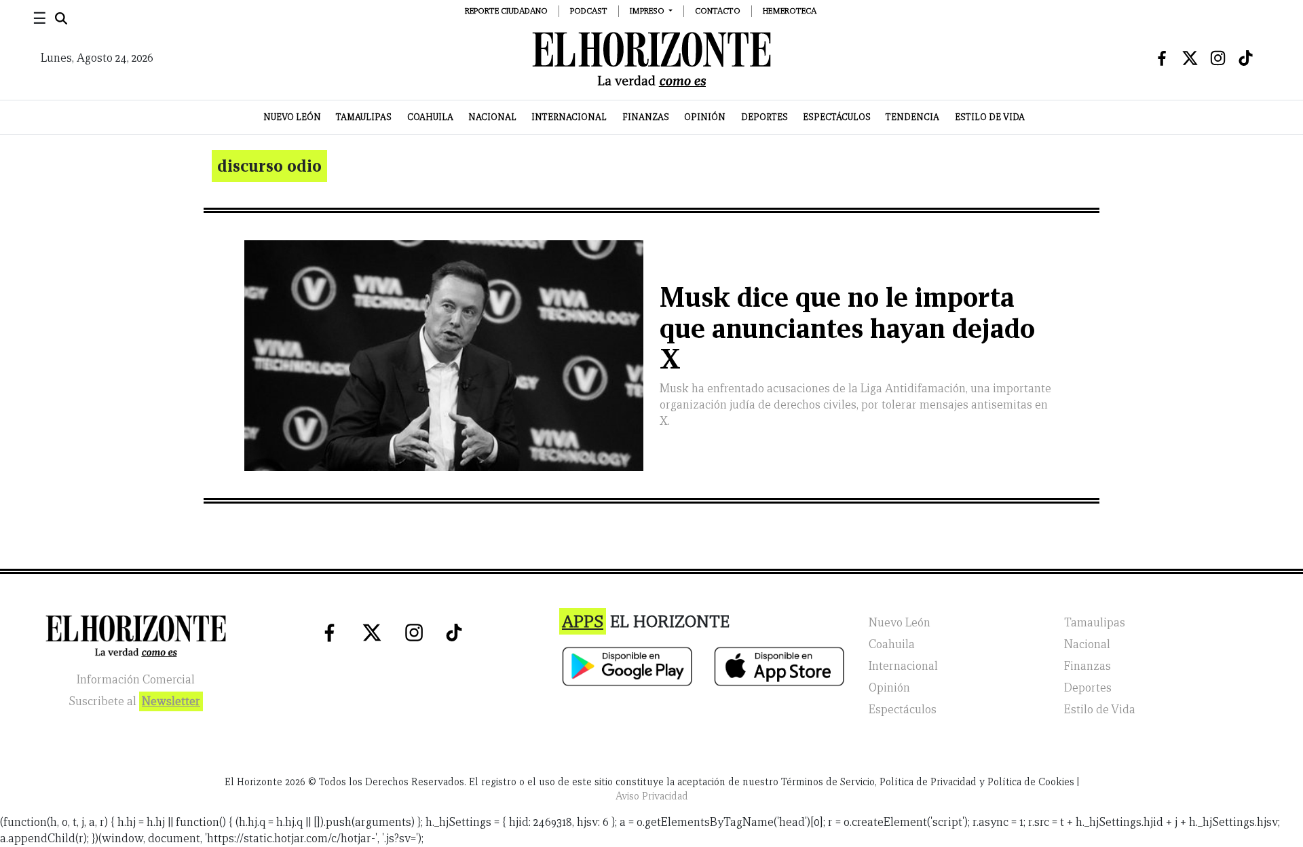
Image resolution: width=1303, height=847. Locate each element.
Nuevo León (292, 117)
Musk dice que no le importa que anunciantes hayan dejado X (847, 328)
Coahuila (430, 117)
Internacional (569, 117)
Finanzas (645, 117)
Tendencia (912, 117)
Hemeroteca (789, 10)
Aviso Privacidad (652, 796)
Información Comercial (136, 680)
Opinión (704, 117)
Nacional (492, 117)
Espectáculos (837, 117)
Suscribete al (134, 701)
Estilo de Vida (990, 117)
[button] (651, 10)
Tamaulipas (364, 117)
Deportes (764, 117)
